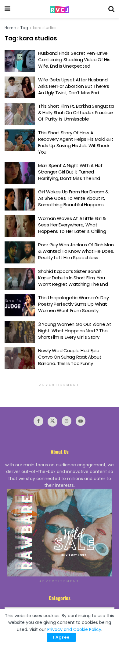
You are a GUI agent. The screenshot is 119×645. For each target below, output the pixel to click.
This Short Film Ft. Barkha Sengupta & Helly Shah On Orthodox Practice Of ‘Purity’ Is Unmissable (76, 112)
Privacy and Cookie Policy (74, 629)
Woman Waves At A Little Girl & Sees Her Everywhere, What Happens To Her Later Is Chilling (72, 224)
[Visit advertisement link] (59, 532)
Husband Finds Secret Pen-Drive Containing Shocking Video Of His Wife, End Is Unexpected (74, 59)
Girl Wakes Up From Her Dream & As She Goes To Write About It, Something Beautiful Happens (73, 198)
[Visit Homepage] (59, 9)
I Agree (61, 637)
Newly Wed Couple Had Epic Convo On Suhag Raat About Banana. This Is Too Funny (70, 357)
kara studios (44, 27)
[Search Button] (111, 9)
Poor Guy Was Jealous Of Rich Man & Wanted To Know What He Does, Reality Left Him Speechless (76, 251)
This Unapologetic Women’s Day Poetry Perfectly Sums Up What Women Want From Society (73, 304)
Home (10, 27)
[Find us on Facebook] (38, 421)
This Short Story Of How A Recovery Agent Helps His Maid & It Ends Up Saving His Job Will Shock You (76, 142)
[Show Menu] (7, 9)
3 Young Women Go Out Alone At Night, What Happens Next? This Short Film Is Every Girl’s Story (74, 330)
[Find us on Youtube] (80, 421)
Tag (24, 27)
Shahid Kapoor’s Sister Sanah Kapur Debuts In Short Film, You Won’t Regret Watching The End (73, 277)
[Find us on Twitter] (52, 422)
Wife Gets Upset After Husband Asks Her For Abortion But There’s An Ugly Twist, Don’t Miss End (73, 86)
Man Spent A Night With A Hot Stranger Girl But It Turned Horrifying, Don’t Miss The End (70, 171)
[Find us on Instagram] (66, 421)
